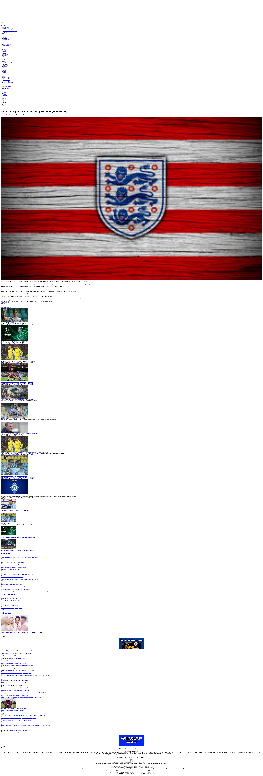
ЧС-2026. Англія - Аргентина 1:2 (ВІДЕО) (10, 603)
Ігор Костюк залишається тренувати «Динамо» (15, 510)
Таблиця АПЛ (6, 81)
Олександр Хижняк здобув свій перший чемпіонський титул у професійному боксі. (20, 557)
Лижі (4, 72)
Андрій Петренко (15, 324)
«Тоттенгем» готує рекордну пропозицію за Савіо (12, 569)
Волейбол (5, 65)
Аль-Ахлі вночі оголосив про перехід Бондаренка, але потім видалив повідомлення (20, 564)
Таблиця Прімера (7, 83)
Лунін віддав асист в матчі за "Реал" (9, 322)
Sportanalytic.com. (83, 281)
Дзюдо (4, 70)
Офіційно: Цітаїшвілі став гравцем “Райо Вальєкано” (13, 418)
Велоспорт (5, 67)
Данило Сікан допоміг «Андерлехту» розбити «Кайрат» (14, 567)
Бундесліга (5, 54)
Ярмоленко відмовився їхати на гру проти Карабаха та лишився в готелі (17, 494)
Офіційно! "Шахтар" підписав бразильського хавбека (13, 562)
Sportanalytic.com (9, 300)
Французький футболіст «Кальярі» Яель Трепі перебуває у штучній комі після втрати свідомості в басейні (25, 650)
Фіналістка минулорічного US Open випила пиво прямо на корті (16, 655)
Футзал (5, 64)
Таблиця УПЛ (6, 80)
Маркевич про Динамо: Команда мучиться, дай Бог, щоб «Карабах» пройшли (19, 433)
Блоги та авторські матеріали (10, 31)
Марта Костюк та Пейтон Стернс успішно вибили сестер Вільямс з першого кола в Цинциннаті (23, 668)
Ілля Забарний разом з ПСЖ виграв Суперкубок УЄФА (17, 550)
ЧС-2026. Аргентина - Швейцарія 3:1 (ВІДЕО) (11, 608)
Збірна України (6, 61)
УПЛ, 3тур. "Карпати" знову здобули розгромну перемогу (14, 476)
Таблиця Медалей (7, 29)
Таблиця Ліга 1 (6, 85)
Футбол (5, 32)
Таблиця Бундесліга (8, 82)
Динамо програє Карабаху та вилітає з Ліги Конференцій (14, 341)
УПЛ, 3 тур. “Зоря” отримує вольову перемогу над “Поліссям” (15, 682)
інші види (5, 73)
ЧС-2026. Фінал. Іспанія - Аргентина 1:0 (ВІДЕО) (12, 598)
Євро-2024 (5, 49)
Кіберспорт (6, 39)
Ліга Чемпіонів (6, 45)
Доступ (5, 59)
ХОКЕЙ (5, 95)
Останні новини (6, 553)
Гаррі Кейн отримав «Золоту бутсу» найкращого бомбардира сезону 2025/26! (19, 589)
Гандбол (5, 68)
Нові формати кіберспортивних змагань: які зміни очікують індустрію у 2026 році (20, 581)
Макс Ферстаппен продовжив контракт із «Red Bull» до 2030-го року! (17, 586)
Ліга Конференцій (7, 48)
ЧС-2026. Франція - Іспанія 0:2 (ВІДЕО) (10, 605)
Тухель (2, 302)
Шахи (4, 71)
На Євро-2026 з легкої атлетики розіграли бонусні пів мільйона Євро (17, 665)
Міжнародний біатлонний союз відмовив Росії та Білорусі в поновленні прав (19, 660)
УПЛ (4, 51)
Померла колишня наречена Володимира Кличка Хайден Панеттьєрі (21, 632)
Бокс (4, 33)
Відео (4, 42)
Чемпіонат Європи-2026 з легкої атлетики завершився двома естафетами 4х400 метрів (21, 697)
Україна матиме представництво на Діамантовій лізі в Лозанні (15, 658)
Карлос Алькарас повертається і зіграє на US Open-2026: (14, 572)
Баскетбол (5, 38)
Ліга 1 (4, 56)
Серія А (5, 58)
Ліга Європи (6, 46)
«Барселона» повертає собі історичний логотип (12, 577)
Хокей (4, 37)
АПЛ (4, 53)
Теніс (4, 34)
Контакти (5, 105)
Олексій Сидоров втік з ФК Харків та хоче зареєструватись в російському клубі (19, 579)
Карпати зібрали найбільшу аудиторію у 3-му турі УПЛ (13, 663)
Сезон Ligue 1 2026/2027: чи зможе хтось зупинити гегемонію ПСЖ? (17, 574)
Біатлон (5, 66)
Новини (5, 76)
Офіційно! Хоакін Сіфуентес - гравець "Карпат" (12, 584)
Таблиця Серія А (7, 86)
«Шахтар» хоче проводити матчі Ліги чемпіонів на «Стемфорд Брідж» (17, 399)
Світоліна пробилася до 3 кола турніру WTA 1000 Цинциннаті (15, 680)
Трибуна (5, 75)
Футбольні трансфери (8, 62)
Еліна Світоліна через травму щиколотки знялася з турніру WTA (16, 653)
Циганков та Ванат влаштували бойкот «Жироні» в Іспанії (14, 360)
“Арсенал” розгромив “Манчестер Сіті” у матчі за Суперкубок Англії (17, 382)
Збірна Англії (7, 302)
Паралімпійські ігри (8, 28)
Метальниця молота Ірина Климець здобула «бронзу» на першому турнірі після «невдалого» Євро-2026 (25, 591)
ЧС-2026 (5, 50)
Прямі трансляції (7, 44)
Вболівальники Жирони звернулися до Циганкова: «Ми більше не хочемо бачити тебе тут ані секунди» (25, 452)
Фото (4, 40)
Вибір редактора (6, 613)
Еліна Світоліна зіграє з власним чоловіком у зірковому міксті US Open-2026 (18, 670)
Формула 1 (5, 36)
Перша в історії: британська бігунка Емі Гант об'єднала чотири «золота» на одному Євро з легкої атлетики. (26, 678)
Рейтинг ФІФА (6, 78)
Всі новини (6, 27)
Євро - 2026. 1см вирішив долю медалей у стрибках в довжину (15, 695)
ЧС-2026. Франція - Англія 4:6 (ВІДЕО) (10, 600)
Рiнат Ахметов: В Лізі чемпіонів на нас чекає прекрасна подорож (16, 673)
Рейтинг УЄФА (7, 77)
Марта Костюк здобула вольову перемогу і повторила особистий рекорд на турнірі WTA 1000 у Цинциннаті (26, 692)
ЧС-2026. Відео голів (8, 594)
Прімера (5, 55)
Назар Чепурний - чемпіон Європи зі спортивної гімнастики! (15, 559)
